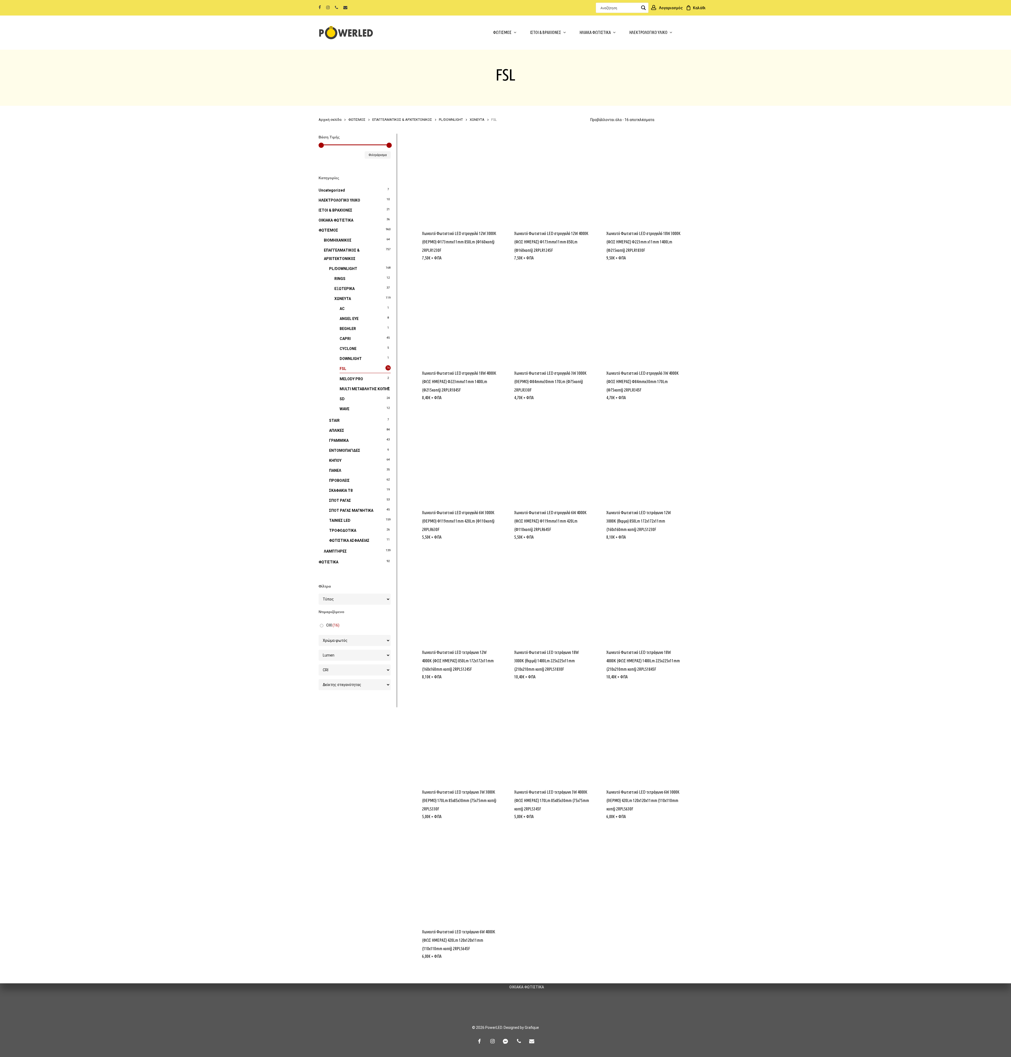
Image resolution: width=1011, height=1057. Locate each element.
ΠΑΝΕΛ (335, 470)
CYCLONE (348, 349)
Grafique (532, 1027)
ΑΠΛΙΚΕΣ (336, 430)
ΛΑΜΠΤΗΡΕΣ (335, 551)
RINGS (339, 279)
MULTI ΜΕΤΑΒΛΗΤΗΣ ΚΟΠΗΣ (365, 389)
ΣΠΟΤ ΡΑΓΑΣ (340, 500)
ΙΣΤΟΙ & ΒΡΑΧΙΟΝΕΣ (335, 210)
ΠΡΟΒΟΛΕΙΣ (339, 480)
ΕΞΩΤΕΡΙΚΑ (344, 289)
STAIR (334, 420)
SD (342, 399)
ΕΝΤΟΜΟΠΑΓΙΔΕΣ (344, 450)
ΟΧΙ (332, 625)
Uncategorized (332, 190)
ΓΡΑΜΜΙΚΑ (339, 440)
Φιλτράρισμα (378, 155)
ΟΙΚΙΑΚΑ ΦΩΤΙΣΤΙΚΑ (336, 220)
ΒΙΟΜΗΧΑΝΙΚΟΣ (337, 240)
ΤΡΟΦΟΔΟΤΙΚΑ (342, 530)
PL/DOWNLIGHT (451, 120)
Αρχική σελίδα (330, 120)
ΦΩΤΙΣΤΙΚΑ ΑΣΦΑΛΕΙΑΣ (349, 540)
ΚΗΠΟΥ (335, 460)
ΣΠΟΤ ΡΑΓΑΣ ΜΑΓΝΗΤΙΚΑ (351, 510)
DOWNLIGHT (351, 359)
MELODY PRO (351, 379)
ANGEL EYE (349, 319)
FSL (343, 369)
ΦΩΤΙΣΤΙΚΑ (328, 562)
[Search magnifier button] (643, 7)
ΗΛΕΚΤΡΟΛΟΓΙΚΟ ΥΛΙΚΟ (339, 200)
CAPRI (345, 339)
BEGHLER (348, 329)
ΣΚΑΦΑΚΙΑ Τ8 (341, 490)
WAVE (344, 409)
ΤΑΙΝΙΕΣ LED (339, 520)
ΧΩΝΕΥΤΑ (477, 120)
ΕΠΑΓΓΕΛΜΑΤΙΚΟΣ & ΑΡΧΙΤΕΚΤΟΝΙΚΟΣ (402, 120)
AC (342, 309)
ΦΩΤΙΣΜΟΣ (356, 120)
